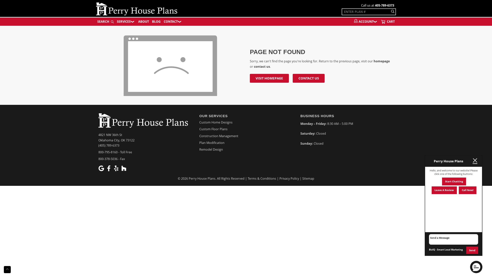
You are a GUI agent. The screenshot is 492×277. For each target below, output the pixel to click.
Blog (156, 21)
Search (103, 21)
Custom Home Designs (216, 122)
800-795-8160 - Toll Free (115, 152)
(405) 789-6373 (108, 145)
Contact (171, 21)
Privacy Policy (289, 178)
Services (124, 21)
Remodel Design (211, 149)
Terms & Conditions (262, 178)
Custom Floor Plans (213, 129)
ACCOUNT (366, 21)
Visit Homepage (269, 78)
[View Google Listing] (101, 170)
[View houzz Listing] (124, 170)
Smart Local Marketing (450, 249)
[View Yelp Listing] (116, 170)
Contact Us (308, 78)
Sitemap (308, 178)
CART (390, 21)
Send (472, 250)
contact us (262, 66)
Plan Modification (211, 143)
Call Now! (468, 190)
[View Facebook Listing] (109, 170)
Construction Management (218, 136)
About (143, 21)
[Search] (393, 12)
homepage (382, 61)
